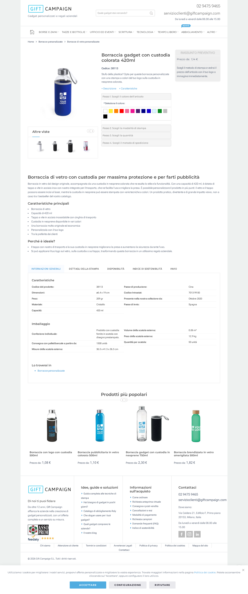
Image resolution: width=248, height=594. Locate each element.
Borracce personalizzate (50, 41)
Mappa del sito (200, 545)
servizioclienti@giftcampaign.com (192, 13)
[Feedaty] (41, 538)
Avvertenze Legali (123, 545)
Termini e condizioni (96, 545)
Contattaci (124, 550)
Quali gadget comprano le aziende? (95, 526)
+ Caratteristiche (128, 88)
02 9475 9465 (208, 6)
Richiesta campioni (142, 519)
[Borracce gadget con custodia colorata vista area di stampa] (63, 88)
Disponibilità (115, 268)
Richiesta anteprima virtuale (146, 501)
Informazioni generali (46, 268)
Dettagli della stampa (84, 268)
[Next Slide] (92, 131)
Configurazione (127, 584)
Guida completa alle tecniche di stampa (98, 495)
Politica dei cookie (205, 572)
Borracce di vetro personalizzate (83, 41)
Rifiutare (162, 584)
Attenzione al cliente (68, 545)
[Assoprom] (38, 529)
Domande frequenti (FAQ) (145, 523)
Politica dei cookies (175, 545)
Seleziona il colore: (114, 103)
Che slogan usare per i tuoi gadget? (96, 517)
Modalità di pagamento (144, 515)
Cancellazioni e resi (142, 510)
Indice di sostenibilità (147, 268)
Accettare (88, 584)
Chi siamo (45, 545)
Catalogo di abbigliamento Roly (100, 511)
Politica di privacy (148, 545)
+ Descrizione (108, 88)
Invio (173, 268)
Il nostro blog (90, 532)
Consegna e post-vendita (145, 506)
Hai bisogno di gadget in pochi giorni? (98, 504)
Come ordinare (140, 497)
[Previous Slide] (89, 131)
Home (31, 41)
